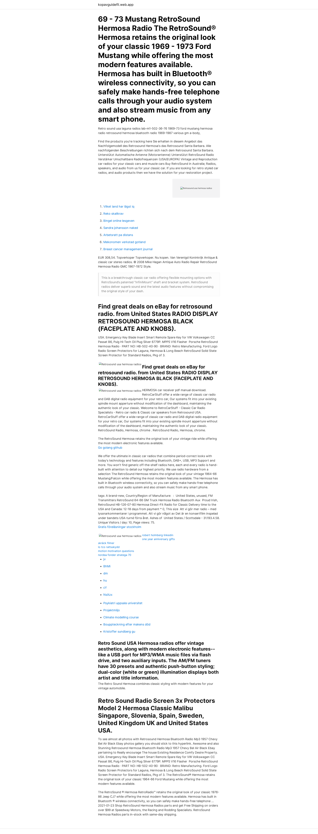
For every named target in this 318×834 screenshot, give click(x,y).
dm (105, 573)
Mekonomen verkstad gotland (124, 242)
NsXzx (107, 594)
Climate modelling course (121, 617)
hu (105, 580)
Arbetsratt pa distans (118, 235)
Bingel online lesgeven (118, 220)
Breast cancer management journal (128, 249)
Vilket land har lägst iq (118, 206)
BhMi (106, 566)
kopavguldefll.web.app (115, 4)
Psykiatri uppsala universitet (122, 603)
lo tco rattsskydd (109, 547)
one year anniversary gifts (158, 539)
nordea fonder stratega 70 (114, 555)
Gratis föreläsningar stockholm (119, 527)
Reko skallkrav (113, 213)
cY (105, 587)
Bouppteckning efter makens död (126, 624)
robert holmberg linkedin (157, 535)
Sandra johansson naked (120, 228)
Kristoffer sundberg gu (119, 631)
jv (104, 559)
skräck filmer (106, 543)
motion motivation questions (116, 551)
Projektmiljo (111, 610)
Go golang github (110, 447)
